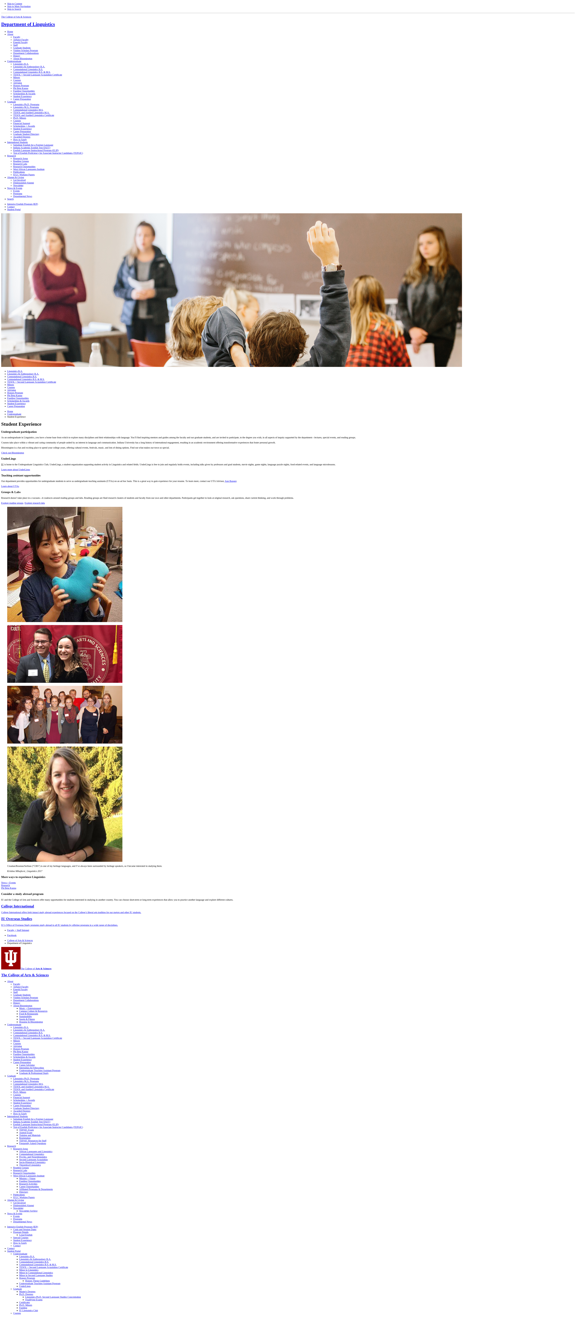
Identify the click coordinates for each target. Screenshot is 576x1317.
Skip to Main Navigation (19, 6)
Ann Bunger (230, 481)
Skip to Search (14, 9)
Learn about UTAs (10, 486)
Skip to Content (14, 3)
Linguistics (28, 24)
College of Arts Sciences (20, 940)
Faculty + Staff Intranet (18, 930)
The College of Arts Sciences (16, 17)
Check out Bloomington (12, 453)
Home (10, 31)
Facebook (11, 935)
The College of (36, 968)
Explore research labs (35, 503)
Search (10, 199)
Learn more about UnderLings (15, 469)
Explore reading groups (12, 503)
